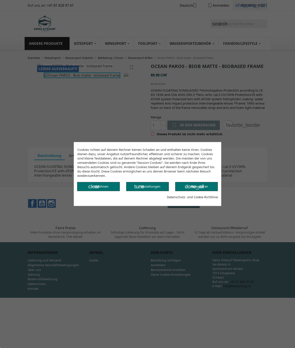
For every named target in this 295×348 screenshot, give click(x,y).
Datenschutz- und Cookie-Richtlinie (192, 197)
